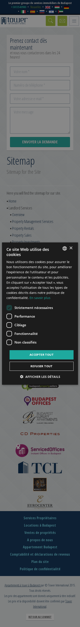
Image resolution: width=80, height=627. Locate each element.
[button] (40, 376)
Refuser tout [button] (41, 366)
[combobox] (64, 248)
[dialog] (40, 313)
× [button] (70, 248)
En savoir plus (40, 298)
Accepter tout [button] (42, 355)
